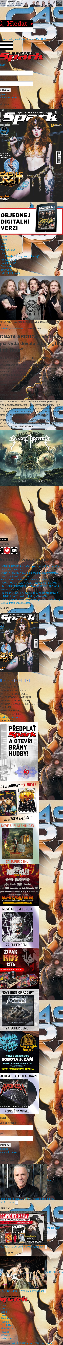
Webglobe (6, 1338)
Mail (38, 39)
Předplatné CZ (8, 259)
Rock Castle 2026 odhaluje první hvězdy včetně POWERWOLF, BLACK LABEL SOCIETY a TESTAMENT (31, 581)
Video (4, 246)
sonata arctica (17, 328)
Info (3, 253)
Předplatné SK (8, 263)
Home (4, 236)
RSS (43, 39)
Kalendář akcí (8, 249)
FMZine (5, 1331)
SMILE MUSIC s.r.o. (21, 1343)
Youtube (31, 39)
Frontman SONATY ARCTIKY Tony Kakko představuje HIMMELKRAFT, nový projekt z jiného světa (29, 594)
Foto (3, 243)
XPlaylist (5, 1335)
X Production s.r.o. (45, 1343)
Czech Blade (7, 1325)
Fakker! (5, 1321)
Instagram (13, 39)
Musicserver (7, 1328)
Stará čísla (6, 266)
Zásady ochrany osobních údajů (22, 256)
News (4, 239)
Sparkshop (6, 269)
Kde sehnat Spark (10, 273)
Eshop (22, 39)
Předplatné (6, 1318)
